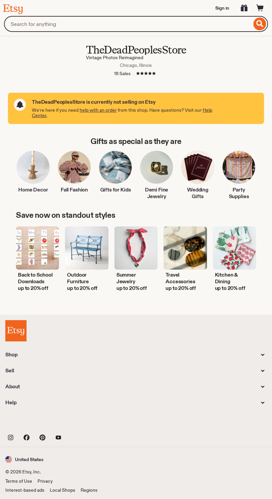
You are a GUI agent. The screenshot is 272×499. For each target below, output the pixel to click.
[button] (24, 459)
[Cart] (260, 8)
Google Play (77, 422)
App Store (27, 422)
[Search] (260, 24)
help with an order (98, 110)
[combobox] (128, 24)
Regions (89, 490)
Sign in (222, 8)
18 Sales (122, 73)
